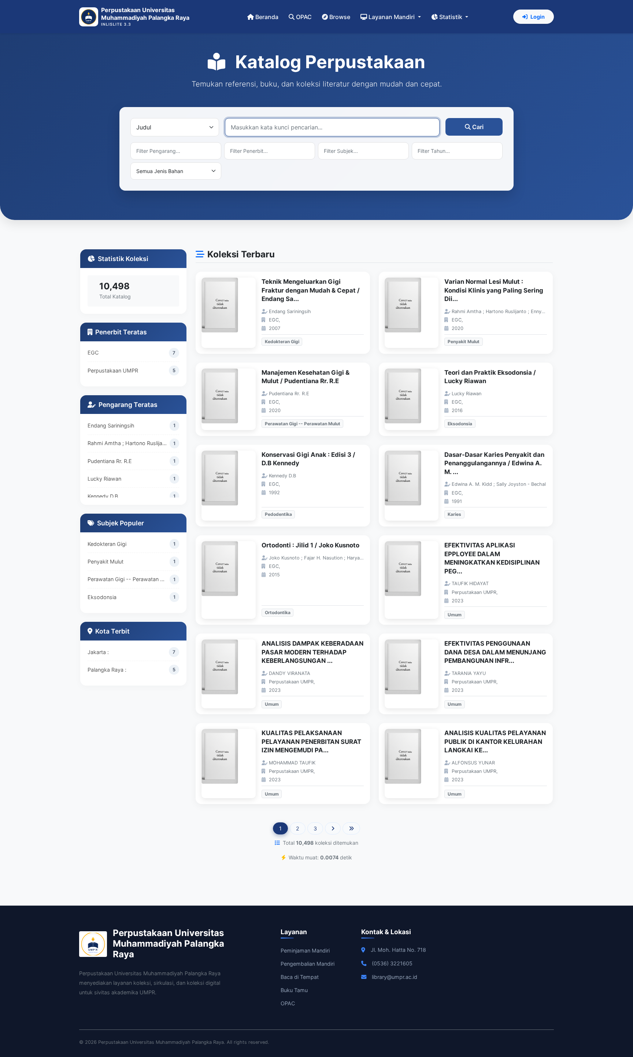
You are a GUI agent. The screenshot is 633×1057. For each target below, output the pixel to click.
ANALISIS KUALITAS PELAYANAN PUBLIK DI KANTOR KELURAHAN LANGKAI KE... (495, 741)
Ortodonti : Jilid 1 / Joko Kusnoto (310, 545)
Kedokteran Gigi (107, 544)
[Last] (351, 828)
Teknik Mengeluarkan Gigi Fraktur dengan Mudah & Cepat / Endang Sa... (311, 290)
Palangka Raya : (107, 670)
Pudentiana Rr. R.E (110, 461)
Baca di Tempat (300, 977)
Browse (339, 17)
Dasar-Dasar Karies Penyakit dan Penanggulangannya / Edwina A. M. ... (494, 463)
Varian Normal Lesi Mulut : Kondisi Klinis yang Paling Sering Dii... (493, 290)
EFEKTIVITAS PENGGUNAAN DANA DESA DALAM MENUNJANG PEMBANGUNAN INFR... (495, 652)
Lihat (232, 313)
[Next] (333, 828)
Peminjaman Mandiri (305, 950)
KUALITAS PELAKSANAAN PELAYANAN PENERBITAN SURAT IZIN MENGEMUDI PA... (311, 741)
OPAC (304, 17)
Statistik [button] (451, 17)
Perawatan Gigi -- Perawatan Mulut (129, 579)
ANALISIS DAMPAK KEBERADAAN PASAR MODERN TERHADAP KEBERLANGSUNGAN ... (312, 652)
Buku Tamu (294, 990)
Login (537, 17)
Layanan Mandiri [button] (392, 17)
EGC (93, 352)
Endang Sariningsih (111, 425)
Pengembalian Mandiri (307, 964)
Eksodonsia (102, 597)
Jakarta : (98, 652)
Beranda (266, 17)
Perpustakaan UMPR (113, 370)
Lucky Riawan (104, 478)
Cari (478, 127)
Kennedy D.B (103, 496)
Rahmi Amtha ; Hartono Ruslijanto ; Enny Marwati (129, 443)
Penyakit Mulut (105, 561)
